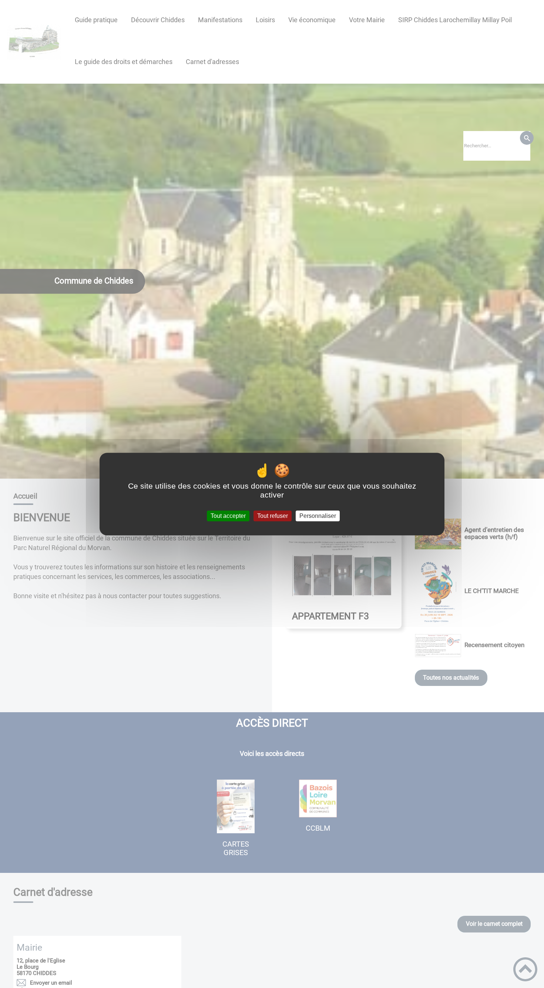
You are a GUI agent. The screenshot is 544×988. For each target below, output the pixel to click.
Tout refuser (272, 516)
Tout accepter (228, 516)
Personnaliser (317, 516)
